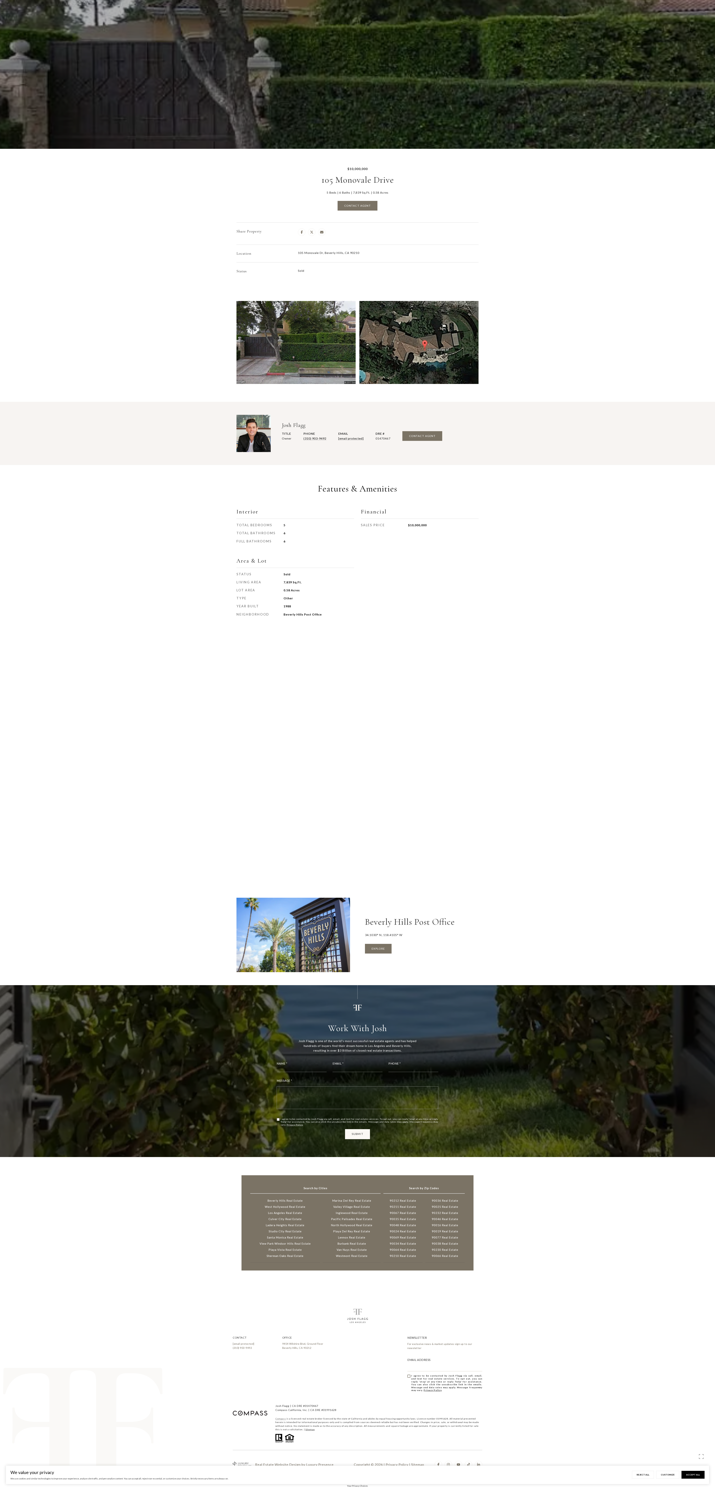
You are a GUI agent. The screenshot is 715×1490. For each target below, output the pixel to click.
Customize (668, 1474)
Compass (280, 1418)
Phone (393, 1063)
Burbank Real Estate (351, 1243)
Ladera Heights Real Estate (285, 1225)
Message (283, 1080)
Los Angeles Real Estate (285, 1213)
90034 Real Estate (403, 1243)
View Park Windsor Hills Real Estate (285, 1243)
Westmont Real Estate (352, 1255)
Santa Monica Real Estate (285, 1237)
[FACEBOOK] (438, 1464)
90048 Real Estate (403, 1225)
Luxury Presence (320, 1464)
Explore (378, 948)
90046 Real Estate (445, 1219)
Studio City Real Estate (285, 1231)
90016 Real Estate (445, 1225)
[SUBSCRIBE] (478, 1387)
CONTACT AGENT (422, 436)
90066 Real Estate (445, 1255)
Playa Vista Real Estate (285, 1249)
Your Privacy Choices (357, 1485)
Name (281, 1063)
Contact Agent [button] (357, 205)
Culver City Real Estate (285, 1219)
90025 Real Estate (445, 1206)
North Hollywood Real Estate (351, 1225)
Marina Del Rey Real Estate (351, 1200)
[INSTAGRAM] (448, 1464)
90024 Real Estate (403, 1231)
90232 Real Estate (445, 1213)
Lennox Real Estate (351, 1237)
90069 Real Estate (403, 1237)
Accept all (693, 1474)
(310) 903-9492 (315, 438)
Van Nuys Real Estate (352, 1249)
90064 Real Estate (403, 1249)
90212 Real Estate (403, 1200)
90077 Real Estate (445, 1237)
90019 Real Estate (445, 1231)
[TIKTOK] (468, 1464)
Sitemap (310, 1429)
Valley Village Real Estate (351, 1206)
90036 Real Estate (445, 1200)
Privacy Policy (295, 1124)
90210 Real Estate (403, 1255)
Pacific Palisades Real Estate (351, 1219)
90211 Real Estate (403, 1206)
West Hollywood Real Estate (285, 1206)
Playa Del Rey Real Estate (351, 1231)
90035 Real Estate (403, 1219)
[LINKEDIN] (478, 1464)
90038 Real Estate (445, 1243)
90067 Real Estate (403, 1213)
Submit (357, 1133)
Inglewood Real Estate (352, 1213)
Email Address (419, 1359)
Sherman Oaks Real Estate (285, 1255)
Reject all (643, 1474)
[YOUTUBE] (458, 1464)
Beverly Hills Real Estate (285, 1200)
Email (337, 1063)
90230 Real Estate (445, 1249)
